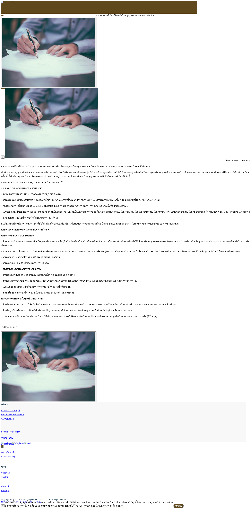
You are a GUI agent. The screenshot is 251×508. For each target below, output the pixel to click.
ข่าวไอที (4, 477)
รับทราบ (178, 506)
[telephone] (18, 443)
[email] (28, 443)
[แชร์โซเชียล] (2, 446)
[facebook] (6, 443)
